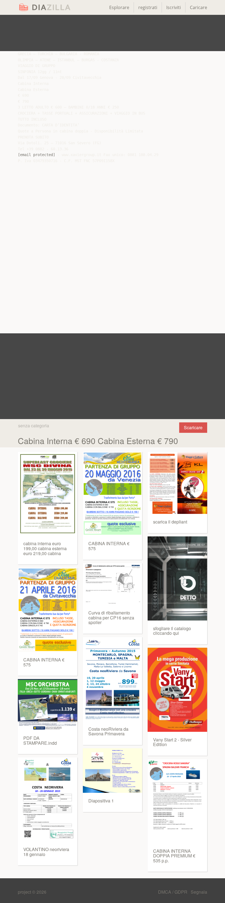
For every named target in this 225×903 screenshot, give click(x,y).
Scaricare (193, 427)
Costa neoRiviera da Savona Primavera (108, 731)
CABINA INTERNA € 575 (43, 662)
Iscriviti (173, 7)
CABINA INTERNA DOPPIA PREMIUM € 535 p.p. (174, 856)
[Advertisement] (112, 33)
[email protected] (36, 155)
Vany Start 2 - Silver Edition (172, 742)
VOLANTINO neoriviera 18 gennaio (46, 851)
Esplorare (119, 7)
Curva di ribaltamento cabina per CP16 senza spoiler (111, 617)
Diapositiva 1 (101, 800)
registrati (147, 7)
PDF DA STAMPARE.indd (40, 740)
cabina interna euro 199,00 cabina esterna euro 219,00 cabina (45, 548)
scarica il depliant (170, 522)
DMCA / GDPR (173, 892)
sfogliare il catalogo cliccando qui (172, 630)
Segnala (199, 892)
